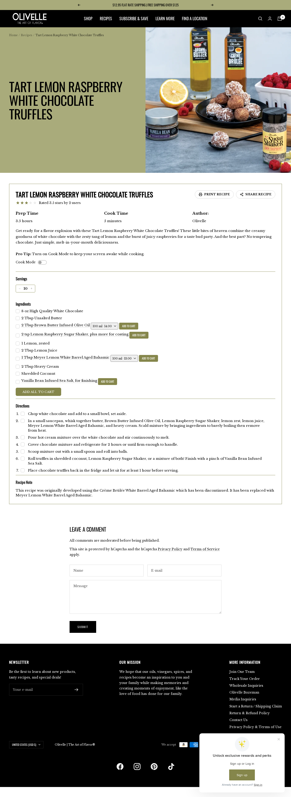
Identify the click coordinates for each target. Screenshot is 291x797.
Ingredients (23, 304)
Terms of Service (205, 549)
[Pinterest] (154, 766)
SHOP (88, 18)
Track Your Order (244, 679)
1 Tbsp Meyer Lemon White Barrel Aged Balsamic (65, 357)
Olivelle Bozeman (244, 692)
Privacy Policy (170, 549)
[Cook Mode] (42, 262)
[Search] (260, 19)
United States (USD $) (24, 745)
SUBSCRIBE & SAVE (133, 18)
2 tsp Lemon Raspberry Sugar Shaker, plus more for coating (74, 334)
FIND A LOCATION (194, 18)
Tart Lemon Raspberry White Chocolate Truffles (84, 194)
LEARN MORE (165, 18)
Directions (22, 406)
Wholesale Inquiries (246, 686)
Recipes (26, 35)
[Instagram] (137, 766)
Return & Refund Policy (249, 713)
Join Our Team (242, 672)
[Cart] (279, 19)
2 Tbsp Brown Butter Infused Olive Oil (55, 325)
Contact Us (238, 720)
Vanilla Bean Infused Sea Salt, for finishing (59, 380)
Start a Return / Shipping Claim (255, 706)
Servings (21, 279)
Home (13, 35)
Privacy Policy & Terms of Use (255, 727)
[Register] (76, 689)
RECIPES (106, 18)
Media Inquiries (242, 699)
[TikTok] (171, 766)
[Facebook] (120, 766)
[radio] (18, 203)
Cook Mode (25, 262)
